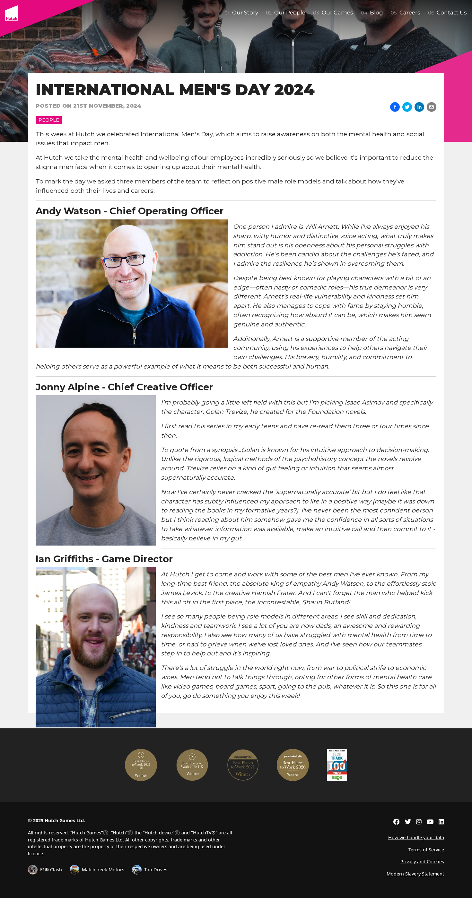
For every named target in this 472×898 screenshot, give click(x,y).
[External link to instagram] (419, 821)
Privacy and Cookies (422, 861)
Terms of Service (426, 850)
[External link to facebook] (396, 821)
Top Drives (155, 870)
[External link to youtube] (430, 821)
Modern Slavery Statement (415, 874)
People (49, 120)
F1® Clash (51, 870)
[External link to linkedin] (441, 821)
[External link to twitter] (408, 821)
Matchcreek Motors (103, 870)
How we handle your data (416, 837)
